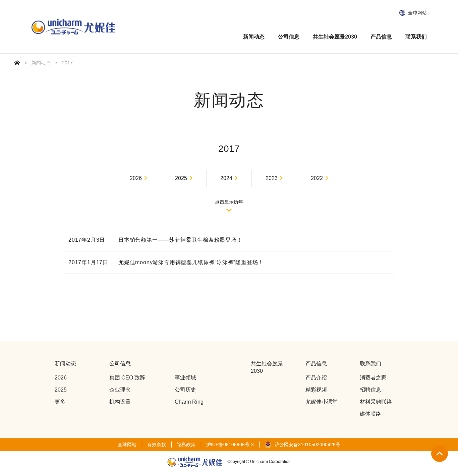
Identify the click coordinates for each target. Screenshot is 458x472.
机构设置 (120, 402)
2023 (272, 178)
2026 (136, 178)
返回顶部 (439, 453)
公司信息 (288, 37)
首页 (17, 62)
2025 (181, 178)
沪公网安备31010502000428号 (307, 444)
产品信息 (381, 37)
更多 (60, 402)
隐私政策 (186, 444)
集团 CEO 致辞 (127, 377)
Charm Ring (189, 402)
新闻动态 (254, 37)
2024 (226, 178)
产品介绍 (316, 377)
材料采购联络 (376, 402)
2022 (317, 178)
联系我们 (416, 37)
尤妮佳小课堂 (321, 402)
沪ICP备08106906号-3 (230, 444)
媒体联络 (370, 414)
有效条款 (156, 444)
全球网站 (417, 12)
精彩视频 (316, 390)
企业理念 (120, 390)
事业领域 (185, 377)
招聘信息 (370, 390)
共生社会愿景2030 (335, 37)
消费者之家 (373, 377)
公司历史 (185, 390)
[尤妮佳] (73, 27)
